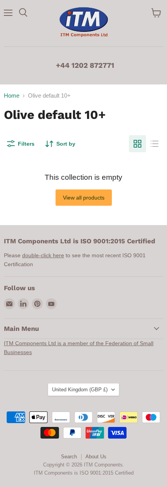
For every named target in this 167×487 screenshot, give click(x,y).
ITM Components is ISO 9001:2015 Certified (84, 473)
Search (69, 456)
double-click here (43, 255)
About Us (95, 456)
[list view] (154, 143)
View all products (83, 197)
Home (11, 95)
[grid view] (137, 143)
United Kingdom (80, 389)
